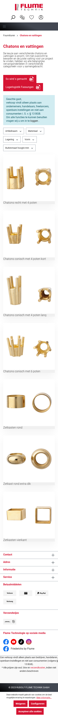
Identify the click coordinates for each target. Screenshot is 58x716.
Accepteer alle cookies (30, 711)
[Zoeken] (13, 17)
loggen (34, 120)
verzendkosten (37, 667)
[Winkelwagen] (48, 14)
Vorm (28, 139)
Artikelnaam (11, 131)
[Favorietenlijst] (31, 17)
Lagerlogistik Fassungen (20, 87)
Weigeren (20, 703)
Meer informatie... (44, 697)
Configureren (37, 703)
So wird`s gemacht (16, 78)
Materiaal (33, 131)
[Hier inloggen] (41, 17)
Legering (10, 139)
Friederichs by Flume (22, 648)
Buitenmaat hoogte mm (17, 148)
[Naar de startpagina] (29, 7)
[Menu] (29, 26)
